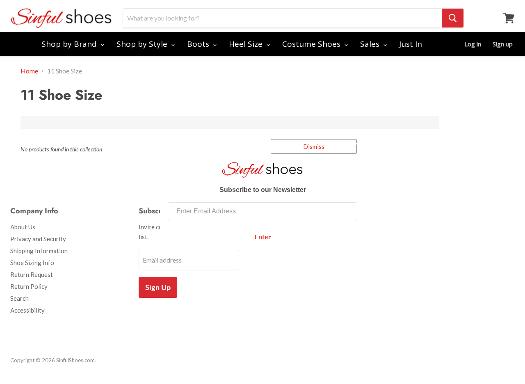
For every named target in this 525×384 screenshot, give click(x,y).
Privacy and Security (38, 238)
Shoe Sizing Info (32, 262)
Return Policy (29, 286)
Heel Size (247, 44)
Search (19, 298)
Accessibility (27, 310)
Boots (199, 44)
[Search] (452, 18)
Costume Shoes (312, 44)
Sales (370, 44)
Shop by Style (142, 44)
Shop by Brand (70, 44)
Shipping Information (39, 250)
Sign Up (158, 287)
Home (29, 71)
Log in (472, 44)
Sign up (503, 44)
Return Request (31, 274)
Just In (410, 44)
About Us (22, 227)
